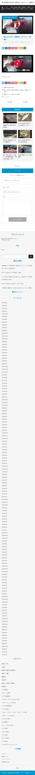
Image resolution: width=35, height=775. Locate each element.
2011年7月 (4, 580)
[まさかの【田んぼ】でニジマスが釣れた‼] (10, 134)
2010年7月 (4, 610)
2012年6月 (4, 549)
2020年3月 (4, 311)
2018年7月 (4, 347)
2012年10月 (5, 538)
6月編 (18, 94)
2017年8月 (4, 377)
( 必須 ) (6, 187)
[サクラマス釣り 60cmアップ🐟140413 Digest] (25, 134)
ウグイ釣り (5, 735)
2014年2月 (4, 494)
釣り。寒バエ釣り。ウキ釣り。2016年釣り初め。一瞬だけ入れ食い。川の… (10, 156)
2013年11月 (5, 502)
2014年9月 (4, 474)
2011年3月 (4, 591)
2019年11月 (5, 314)
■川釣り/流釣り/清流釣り (10, 17)
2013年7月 (4, 513)
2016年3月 (4, 424)
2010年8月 (4, 607)
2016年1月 (4, 430)
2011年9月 (4, 574)
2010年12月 (5, 596)
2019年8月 (4, 319)
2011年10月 (5, 571)
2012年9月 (4, 541)
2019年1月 (4, 330)
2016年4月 (4, 422)
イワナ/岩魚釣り (6, 696)
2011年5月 (4, 585)
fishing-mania (10, 87)
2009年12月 (5, 618)
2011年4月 (4, 588)
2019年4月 (4, 327)
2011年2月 (4, 593)
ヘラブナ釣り (5, 731)
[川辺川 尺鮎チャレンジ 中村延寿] (25, 149)
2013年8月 (4, 510)
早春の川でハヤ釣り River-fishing (9, 126)
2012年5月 (4, 552)
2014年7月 (4, 480)
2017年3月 (4, 391)
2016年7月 (4, 413)
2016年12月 (5, 399)
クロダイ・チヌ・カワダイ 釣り (11, 699)
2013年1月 (4, 530)
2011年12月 (5, 566)
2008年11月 (5, 646)
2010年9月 (4, 604)
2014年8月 (4, 477)
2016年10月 (5, 405)
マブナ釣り (5, 728)
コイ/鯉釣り (5, 722)
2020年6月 (4, 302)
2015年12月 (5, 433)
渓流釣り (17, 42)
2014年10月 (5, 471)
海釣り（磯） (5, 673)
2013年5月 (4, 519)
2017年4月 (4, 388)
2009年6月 (4, 632)
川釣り (12, 42)
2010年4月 (4, 615)
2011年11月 (5, 568)
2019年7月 (4, 322)
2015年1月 (4, 463)
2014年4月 (4, 488)
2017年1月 (4, 397)
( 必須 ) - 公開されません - (11, 191)
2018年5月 (4, 352)
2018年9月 (4, 341)
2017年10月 (5, 372)
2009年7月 (4, 629)
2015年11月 (5, 435)
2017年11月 (5, 369)
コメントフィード (6, 759)
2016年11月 (5, 402)
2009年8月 (4, 627)
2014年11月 (5, 469)
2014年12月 (5, 466)
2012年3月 (4, 557)
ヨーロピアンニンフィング (9, 744)
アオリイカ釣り (6, 693)
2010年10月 (5, 602)
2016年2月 (4, 427)
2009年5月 (4, 635)
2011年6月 (4, 582)
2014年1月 (4, 496)
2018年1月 (4, 363)
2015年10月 (5, 438)
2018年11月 (5, 336)
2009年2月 (4, 643)
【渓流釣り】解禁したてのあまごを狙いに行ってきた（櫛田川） (17, 288)
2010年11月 (5, 599)
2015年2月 (4, 460)
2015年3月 (4, 458)
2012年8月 (4, 544)
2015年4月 (4, 455)
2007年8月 (4, 652)
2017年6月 (4, 383)
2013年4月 (4, 521)
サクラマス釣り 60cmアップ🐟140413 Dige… (24, 141)
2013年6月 (4, 516)
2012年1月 (4, 563)
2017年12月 (5, 366)
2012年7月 (4, 546)
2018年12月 (5, 333)
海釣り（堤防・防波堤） (9, 683)
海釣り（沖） (5, 663)
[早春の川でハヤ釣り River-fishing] (10, 118)
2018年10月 (5, 338)
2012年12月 (5, 532)
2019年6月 (4, 325)
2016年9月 (4, 408)
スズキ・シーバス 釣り (8, 715)
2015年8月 (4, 444)
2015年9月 (4, 441)
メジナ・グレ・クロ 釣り (9, 702)
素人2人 (14, 94)
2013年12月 (5, 499)
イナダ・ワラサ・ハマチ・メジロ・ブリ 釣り (14, 712)
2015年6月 (4, 449)
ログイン (4, 753)
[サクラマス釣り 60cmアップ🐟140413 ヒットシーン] (25, 117)
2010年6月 (4, 613)
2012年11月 (5, 535)
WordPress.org (5, 762)
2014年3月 (4, 491)
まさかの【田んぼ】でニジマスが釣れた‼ (9, 141)
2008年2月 (4, 649)
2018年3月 (4, 358)
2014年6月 (4, 482)
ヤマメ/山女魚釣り (7, 706)
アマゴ (10, 94)
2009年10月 (5, 624)
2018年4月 (4, 355)
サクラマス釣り (6, 718)
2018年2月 (4, 361)
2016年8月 (4, 411)
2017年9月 (4, 374)
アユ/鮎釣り (5, 689)
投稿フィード (5, 756)
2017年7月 (4, 380)
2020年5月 (4, 305)
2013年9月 (4, 507)
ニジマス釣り (5, 709)
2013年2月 (4, 527)
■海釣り (4, 676)
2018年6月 (4, 349)
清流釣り (22, 42)
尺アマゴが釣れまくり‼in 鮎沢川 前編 (11, 272)
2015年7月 (4, 447)
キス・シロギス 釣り (7, 725)
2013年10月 (5, 505)
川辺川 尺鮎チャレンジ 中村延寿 (25, 156)
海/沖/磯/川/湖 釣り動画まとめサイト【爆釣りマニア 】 (18, 5)
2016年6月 (4, 416)
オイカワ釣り (5, 738)
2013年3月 (4, 524)
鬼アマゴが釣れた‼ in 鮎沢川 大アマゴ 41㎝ (13, 283)
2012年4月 (4, 555)
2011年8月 (4, 577)
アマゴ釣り (28, 42)
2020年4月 (4, 308)
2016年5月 (4, 419)
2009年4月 (4, 638)
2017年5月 (4, 386)
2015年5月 (4, 452)
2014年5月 (4, 485)
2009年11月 (5, 621)
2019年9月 (4, 316)
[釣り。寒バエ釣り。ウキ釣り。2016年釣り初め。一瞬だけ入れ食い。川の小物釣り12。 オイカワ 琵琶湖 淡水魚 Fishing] (10, 149)
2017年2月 (4, 394)
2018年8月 (4, 344)
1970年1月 (4, 654)
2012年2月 (4, 560)
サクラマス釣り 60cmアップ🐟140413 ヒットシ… (24, 124)
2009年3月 (4, 640)
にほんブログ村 (5, 240)
